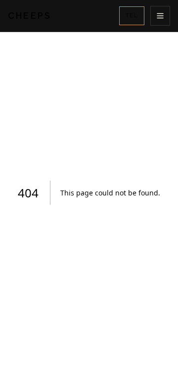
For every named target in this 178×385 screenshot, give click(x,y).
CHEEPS (29, 15)
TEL (132, 15)
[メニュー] (160, 16)
